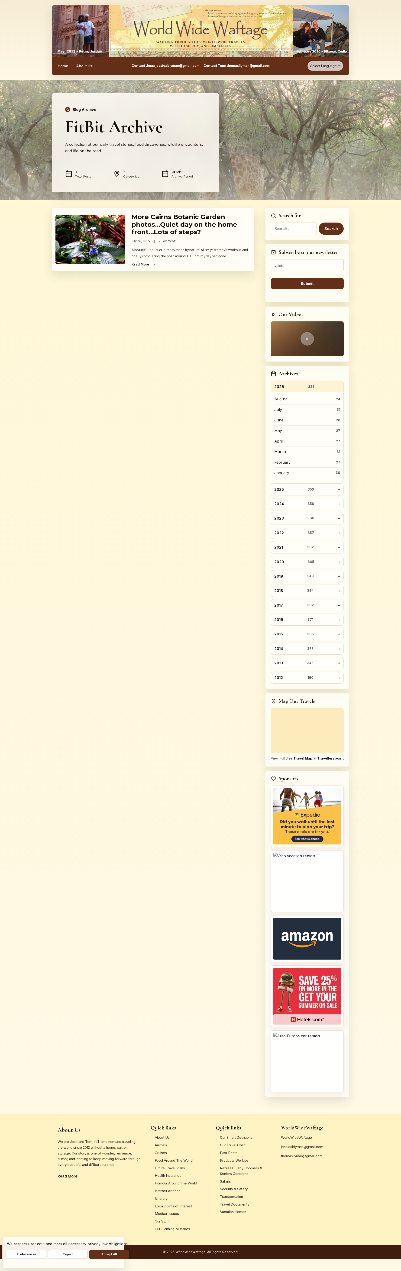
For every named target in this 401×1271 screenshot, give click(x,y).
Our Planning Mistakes (172, 1229)
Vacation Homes (233, 1212)
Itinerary (161, 1198)
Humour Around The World (176, 1183)
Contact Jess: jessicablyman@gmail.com (165, 66)
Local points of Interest (173, 1206)
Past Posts (228, 1153)
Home (63, 66)
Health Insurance (168, 1175)
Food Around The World (174, 1160)
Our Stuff (162, 1221)
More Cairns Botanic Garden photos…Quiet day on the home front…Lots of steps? (184, 224)
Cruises (161, 1153)
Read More (140, 264)
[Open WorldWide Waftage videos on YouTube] (307, 338)
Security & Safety (234, 1189)
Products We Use (234, 1160)
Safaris (225, 1181)
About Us (84, 66)
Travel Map (302, 758)
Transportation (231, 1196)
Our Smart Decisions (236, 1137)
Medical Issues (167, 1213)
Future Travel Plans (170, 1168)
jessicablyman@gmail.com (302, 1147)
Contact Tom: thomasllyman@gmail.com (237, 66)
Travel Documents (234, 1204)
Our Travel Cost (232, 1145)
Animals (161, 1145)
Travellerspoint (330, 758)
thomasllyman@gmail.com (302, 1156)
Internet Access (167, 1191)
